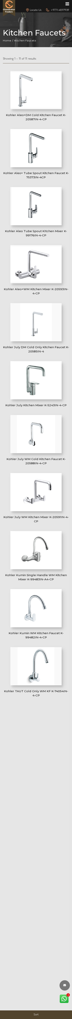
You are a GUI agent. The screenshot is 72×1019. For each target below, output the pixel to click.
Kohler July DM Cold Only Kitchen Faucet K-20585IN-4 (36, 349)
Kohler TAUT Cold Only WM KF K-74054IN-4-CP (36, 693)
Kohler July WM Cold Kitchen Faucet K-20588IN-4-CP (36, 461)
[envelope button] (65, 985)
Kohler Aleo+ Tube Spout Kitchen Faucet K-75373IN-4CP (36, 175)
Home (7, 40)
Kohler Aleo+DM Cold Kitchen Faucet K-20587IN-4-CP (36, 117)
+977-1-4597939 (60, 10)
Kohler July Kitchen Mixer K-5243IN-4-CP (36, 405)
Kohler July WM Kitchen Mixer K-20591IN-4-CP (36, 519)
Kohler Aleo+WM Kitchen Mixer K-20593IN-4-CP (36, 291)
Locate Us (35, 10)
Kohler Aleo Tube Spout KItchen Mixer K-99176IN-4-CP (36, 233)
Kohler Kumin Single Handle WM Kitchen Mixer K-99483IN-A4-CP (36, 577)
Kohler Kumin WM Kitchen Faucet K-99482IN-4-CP (36, 635)
